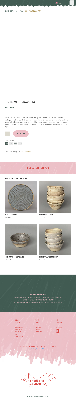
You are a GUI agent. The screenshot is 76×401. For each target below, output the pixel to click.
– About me (59, 322)
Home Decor (18, 329)
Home (7, 11)
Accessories (19, 327)
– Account (38, 327)
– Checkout (38, 325)
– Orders (38, 329)
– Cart (37, 322)
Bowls (21, 11)
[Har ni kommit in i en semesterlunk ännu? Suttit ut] (33, 287)
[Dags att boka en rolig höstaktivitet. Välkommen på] (13, 287)
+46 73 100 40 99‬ (59, 327)
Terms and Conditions (42, 349)
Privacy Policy (31, 349)
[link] (58, 3)
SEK (7, 143)
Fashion (17, 325)
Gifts (16, 334)
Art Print (18, 332)
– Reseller (38, 332)
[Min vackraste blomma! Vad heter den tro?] (43, 287)
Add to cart (20, 134)
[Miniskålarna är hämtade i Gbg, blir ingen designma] (62, 287)
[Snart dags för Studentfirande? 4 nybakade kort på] (53, 287)
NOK (20, 143)
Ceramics (13, 11)
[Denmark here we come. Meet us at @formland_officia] (23, 287)
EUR (11, 143)
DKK (15, 143)
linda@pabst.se (60, 325)
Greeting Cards (19, 336)
